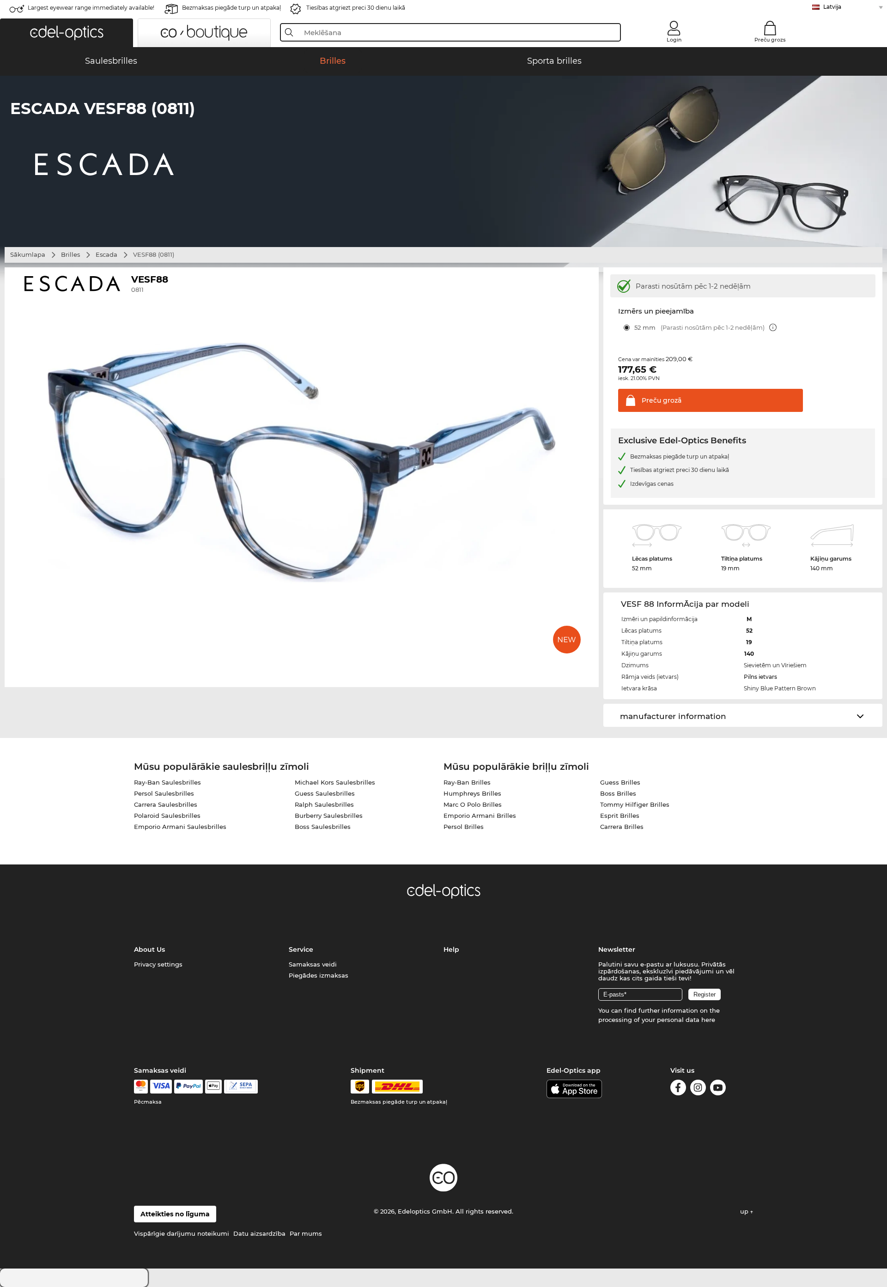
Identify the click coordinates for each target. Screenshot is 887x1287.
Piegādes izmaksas (318, 975)
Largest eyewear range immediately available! (91, 7)
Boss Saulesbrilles (323, 826)
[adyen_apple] (213, 1087)
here (708, 1019)
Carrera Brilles (622, 826)
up (745, 1211)
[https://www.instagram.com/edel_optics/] (698, 1089)
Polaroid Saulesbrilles (167, 815)
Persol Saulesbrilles (164, 793)
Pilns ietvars (760, 676)
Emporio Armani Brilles (480, 815)
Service (301, 949)
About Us (149, 949)
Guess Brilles (620, 782)
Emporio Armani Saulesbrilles (180, 826)
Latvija (832, 6)
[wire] (241, 1087)
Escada (106, 254)
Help (451, 949)
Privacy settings (158, 964)
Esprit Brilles (619, 815)
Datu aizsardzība (259, 1233)
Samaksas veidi (313, 964)
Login (674, 39)
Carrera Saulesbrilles (165, 804)
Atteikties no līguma (175, 1214)
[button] (66, 32)
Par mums (306, 1233)
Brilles (70, 254)
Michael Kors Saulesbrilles (335, 782)
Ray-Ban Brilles (467, 782)
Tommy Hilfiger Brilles (634, 804)
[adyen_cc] (141, 1087)
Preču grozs (770, 39)
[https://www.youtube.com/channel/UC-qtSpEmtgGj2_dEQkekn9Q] (718, 1089)
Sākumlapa (27, 254)
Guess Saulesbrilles (325, 793)
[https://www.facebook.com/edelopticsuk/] (678, 1089)
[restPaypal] (188, 1087)
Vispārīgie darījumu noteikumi (181, 1233)
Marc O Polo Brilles (473, 804)
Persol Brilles (464, 826)
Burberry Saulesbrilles (329, 815)
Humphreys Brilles (472, 793)
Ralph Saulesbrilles (324, 804)
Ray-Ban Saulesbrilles (167, 782)
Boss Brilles (618, 793)
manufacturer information (673, 716)
